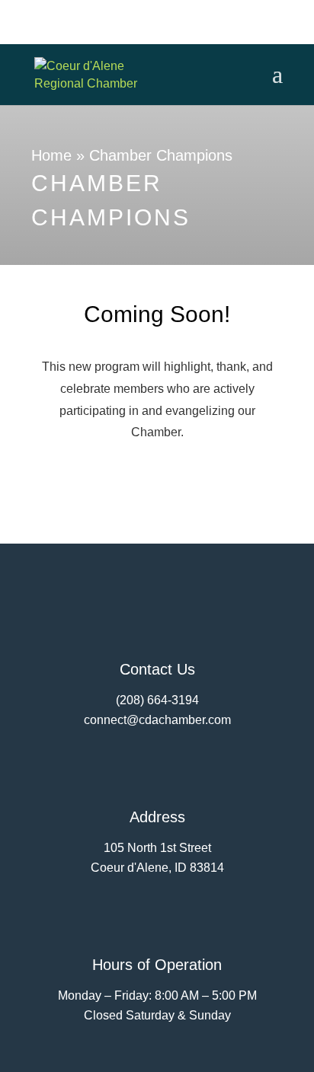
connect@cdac (124, 719)
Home (51, 155)
